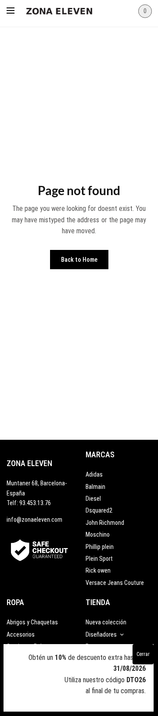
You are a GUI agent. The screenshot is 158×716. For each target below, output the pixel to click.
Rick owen (98, 570)
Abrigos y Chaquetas (32, 622)
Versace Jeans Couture (115, 582)
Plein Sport (99, 558)
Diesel (93, 498)
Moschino (98, 534)
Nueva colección (106, 622)
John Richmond (105, 522)
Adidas (94, 474)
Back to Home (79, 259)
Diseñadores (101, 634)
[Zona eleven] (66, 9)
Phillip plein (100, 546)
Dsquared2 (99, 510)
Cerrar (143, 654)
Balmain (95, 486)
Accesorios (21, 634)
